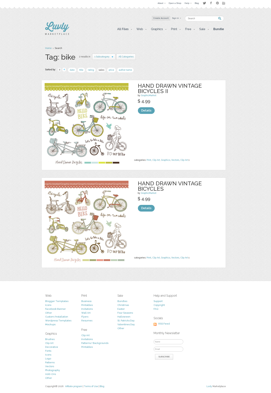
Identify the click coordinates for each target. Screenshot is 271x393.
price (111, 70)
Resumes (86, 320)
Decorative (51, 347)
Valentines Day (126, 324)
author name (125, 70)
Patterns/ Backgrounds (94, 343)
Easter (121, 309)
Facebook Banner (55, 309)
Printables (87, 305)
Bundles (122, 301)
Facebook (211, 3)
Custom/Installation (56, 316)
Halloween (123, 316)
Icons (48, 305)
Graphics (165, 160)
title (81, 70)
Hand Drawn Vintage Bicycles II (170, 88)
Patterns (50, 362)
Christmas (123, 305)
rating (91, 70)
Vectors (175, 160)
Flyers (84, 316)
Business (86, 301)
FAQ (156, 309)
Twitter (204, 3)
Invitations (87, 309)
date (72, 70)
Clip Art (156, 160)
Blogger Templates (56, 301)
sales (101, 70)
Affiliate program (73, 386)
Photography (52, 370)
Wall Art (86, 312)
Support (158, 301)
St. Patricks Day (126, 320)
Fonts (48, 350)
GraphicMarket (148, 95)
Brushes (50, 339)
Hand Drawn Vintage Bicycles (170, 186)
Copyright (159, 305)
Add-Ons (50, 374)
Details (146, 110)
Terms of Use (91, 386)
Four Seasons (125, 312)
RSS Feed (164, 323)
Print (149, 160)
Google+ (224, 3)
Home (48, 48)
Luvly (209, 386)
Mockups (50, 324)
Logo (48, 358)
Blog (102, 386)
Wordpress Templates (58, 320)
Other (48, 312)
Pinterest (217, 3)
